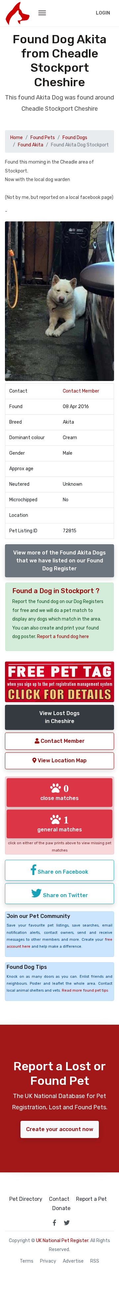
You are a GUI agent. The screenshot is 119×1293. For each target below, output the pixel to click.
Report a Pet (91, 1199)
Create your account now (59, 1129)
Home (16, 137)
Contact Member (81, 391)
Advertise (73, 1261)
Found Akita (30, 145)
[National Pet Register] (17, 13)
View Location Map (61, 760)
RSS (94, 1261)
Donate (61, 1208)
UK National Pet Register (62, 1240)
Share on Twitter (65, 895)
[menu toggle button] (42, 13)
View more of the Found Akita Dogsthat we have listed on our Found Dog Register (59, 561)
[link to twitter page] (66, 1222)
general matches (59, 823)
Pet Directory (25, 1199)
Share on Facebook (62, 872)
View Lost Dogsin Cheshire (59, 717)
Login (103, 13)
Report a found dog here (63, 636)
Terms (26, 1261)
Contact (59, 1199)
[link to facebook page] (54, 1222)
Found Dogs (74, 137)
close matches (59, 792)
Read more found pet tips (85, 990)
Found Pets (42, 137)
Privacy (48, 1261)
